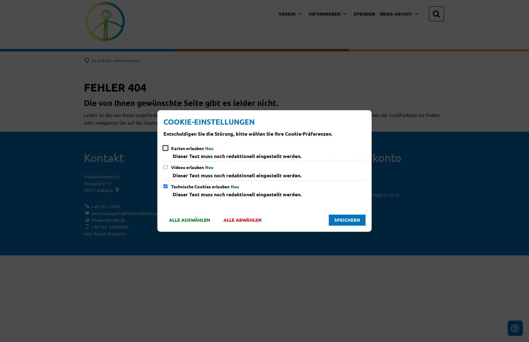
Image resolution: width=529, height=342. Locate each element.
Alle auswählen (189, 220)
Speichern (347, 220)
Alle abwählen (242, 220)
